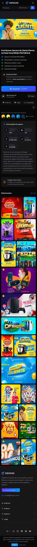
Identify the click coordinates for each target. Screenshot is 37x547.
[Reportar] (34, 107)
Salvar (18, 103)
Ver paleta (31, 116)
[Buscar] (33, 7)
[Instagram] (18, 531)
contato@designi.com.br (11, 495)
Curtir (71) (8, 103)
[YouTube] (30, 531)
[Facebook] (22, 531)
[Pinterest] (26, 531)
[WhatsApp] (13, 531)
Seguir (32, 96)
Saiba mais (22, 545)
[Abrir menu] (3, 3)
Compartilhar (30, 103)
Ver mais (33, 193)
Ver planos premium (9, 490)
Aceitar (15, 545)
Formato (24, 8)
